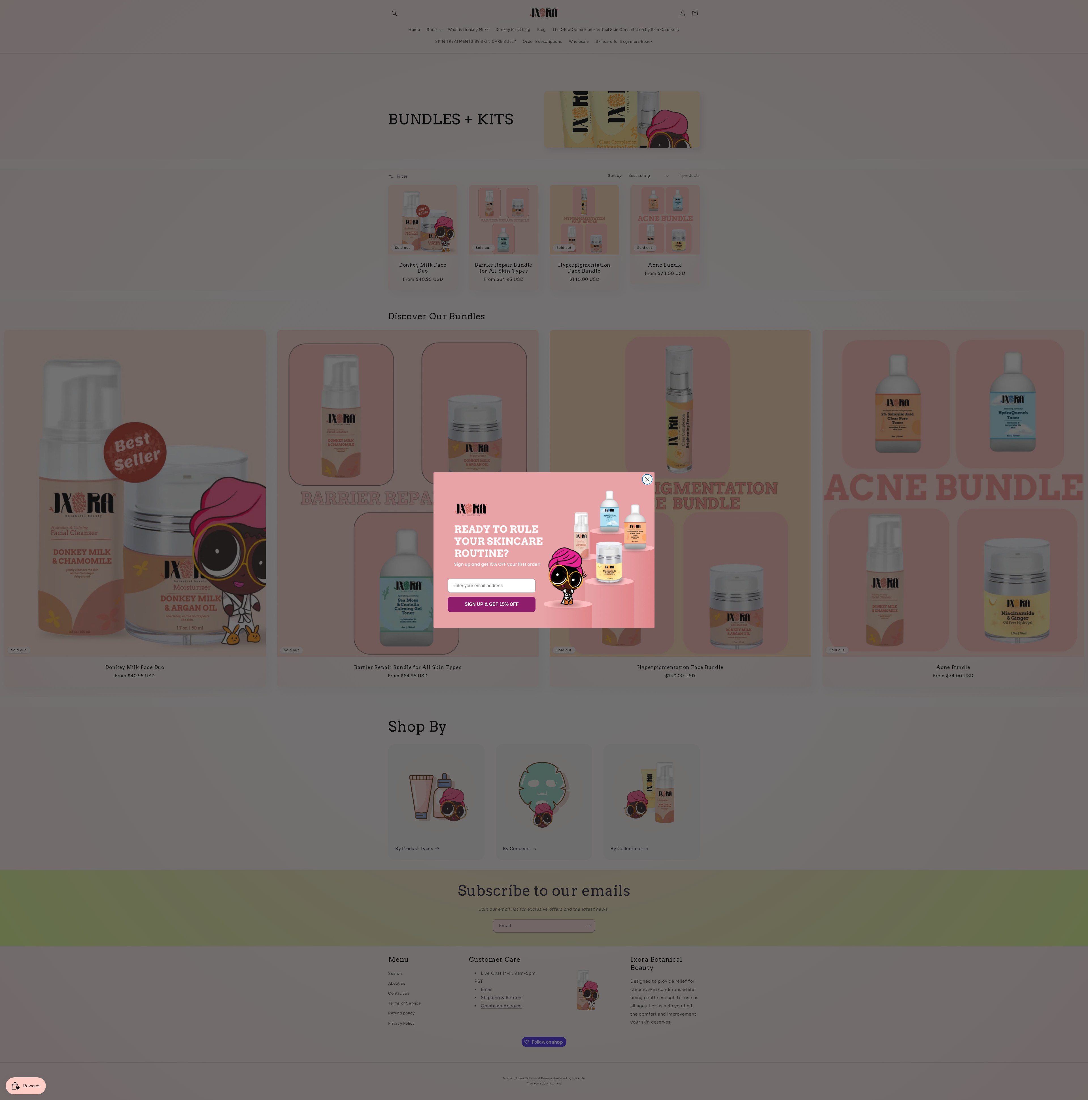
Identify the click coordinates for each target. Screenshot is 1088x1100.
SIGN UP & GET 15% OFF (492, 604)
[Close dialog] (647, 479)
